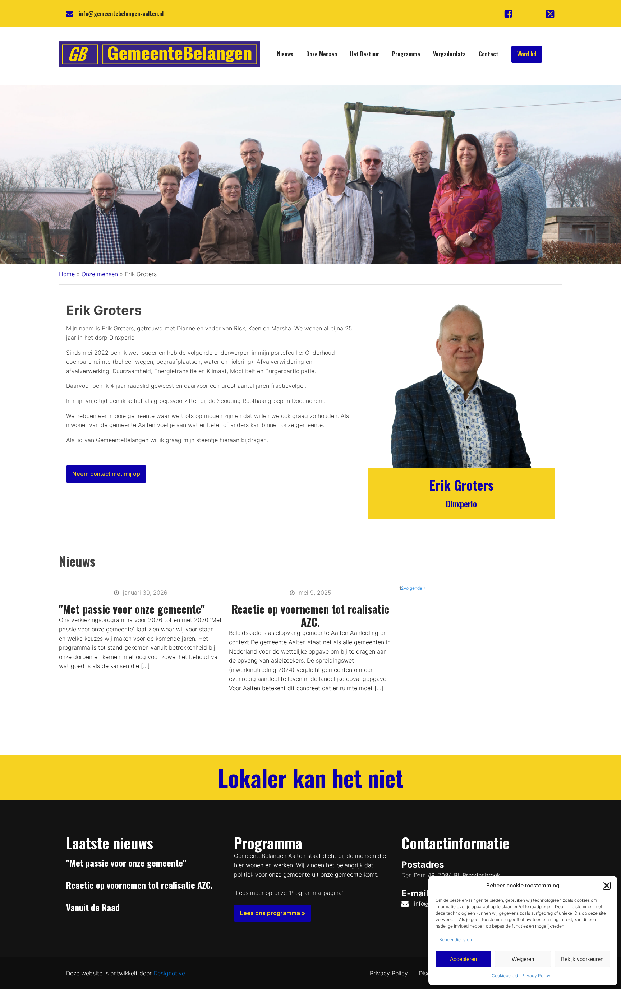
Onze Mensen (321, 54)
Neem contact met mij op (106, 473)
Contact (488, 54)
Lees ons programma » (272, 912)
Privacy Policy (536, 975)
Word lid (526, 54)
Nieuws (285, 54)
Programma (406, 54)
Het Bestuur (364, 54)
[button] (606, 885)
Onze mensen (100, 274)
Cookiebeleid (505, 975)
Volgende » (415, 588)
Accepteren (463, 959)
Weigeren (523, 959)
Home (67, 274)
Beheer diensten (455, 939)
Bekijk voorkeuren (582, 959)
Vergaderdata (449, 54)
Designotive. (170, 973)
